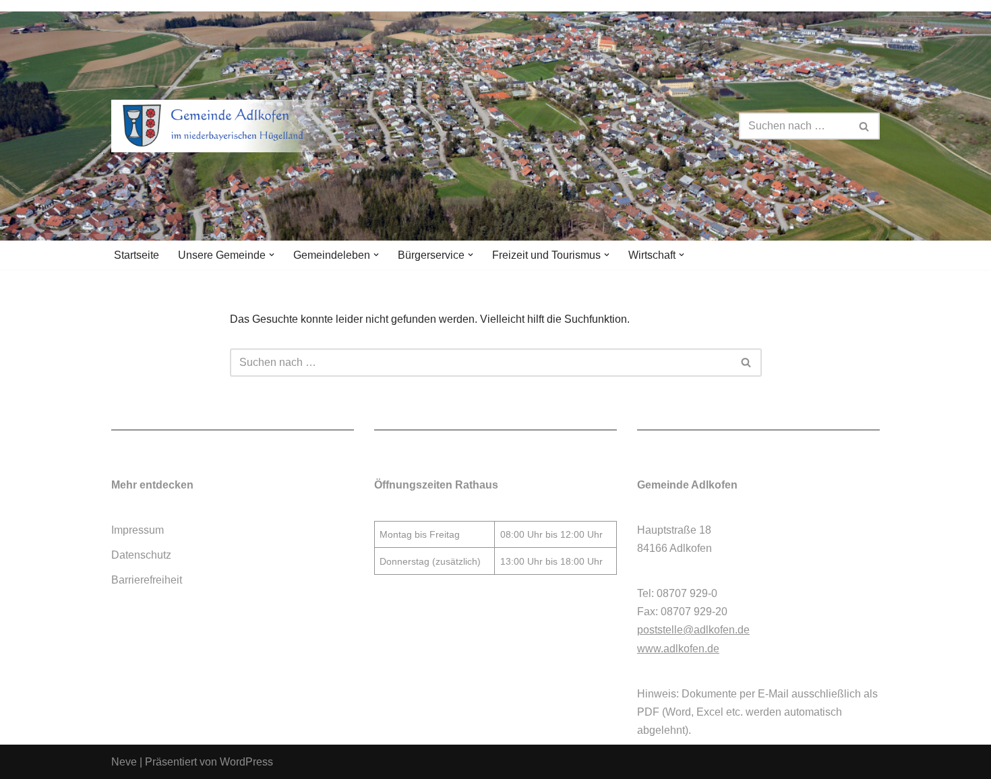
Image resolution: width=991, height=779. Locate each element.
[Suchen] (864, 126)
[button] (271, 254)
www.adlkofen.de (678, 648)
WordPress (246, 762)
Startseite (136, 255)
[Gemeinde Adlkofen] (229, 126)
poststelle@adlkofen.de (693, 629)
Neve (124, 762)
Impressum (137, 530)
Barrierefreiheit (146, 580)
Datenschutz (141, 555)
